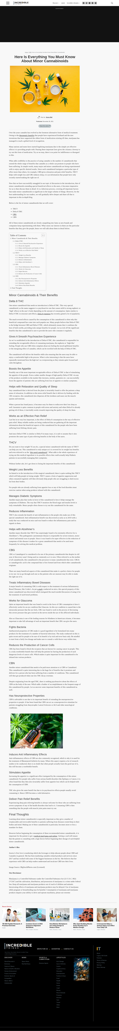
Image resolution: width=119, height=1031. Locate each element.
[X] (86, 3)
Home (26, 52)
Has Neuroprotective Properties (28, 278)
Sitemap (99, 965)
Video (58, 1005)
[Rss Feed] (92, 3)
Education (59, 971)
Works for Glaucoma (25, 269)
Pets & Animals (60, 992)
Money (58, 990)
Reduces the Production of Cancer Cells (30, 273)
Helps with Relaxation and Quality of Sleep (31, 248)
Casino (58, 966)
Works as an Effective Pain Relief (28, 250)
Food (58, 978)
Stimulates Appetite (24, 283)
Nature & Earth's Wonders (12, 968)
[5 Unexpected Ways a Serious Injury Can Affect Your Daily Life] (107, 914)
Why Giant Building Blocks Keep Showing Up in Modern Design (82, 925)
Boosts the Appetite (24, 246)
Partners (99, 958)
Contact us (69, 949)
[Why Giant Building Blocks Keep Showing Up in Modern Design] (83, 914)
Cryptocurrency (60, 968)
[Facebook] (83, 3)
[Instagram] (89, 3)
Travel (58, 1002)
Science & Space (9, 966)
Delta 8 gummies (44, 314)
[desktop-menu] (8, 3)
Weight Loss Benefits (25, 255)
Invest (58, 985)
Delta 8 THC (19, 241)
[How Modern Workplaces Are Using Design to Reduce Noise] (59, 914)
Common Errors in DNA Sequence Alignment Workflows (34, 925)
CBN (16, 276)
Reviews (36, 929)
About (98, 953)
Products (59, 995)
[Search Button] (111, 3)
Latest (63, 3)
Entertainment (60, 973)
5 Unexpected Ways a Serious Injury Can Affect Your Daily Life (105, 925)
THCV (17, 253)
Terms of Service (102, 960)
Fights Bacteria (23, 271)
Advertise (55, 949)
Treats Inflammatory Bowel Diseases (29, 267)
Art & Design (60, 961)
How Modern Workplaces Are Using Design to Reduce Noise (58, 925)
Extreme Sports (43, 963)
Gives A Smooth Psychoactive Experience (31, 243)
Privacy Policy (101, 962)
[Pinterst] (95, 3)
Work (51, 929)
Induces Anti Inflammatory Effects (29, 281)
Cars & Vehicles (61, 964)
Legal (98, 929)
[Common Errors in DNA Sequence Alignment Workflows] (36, 914)
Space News (25, 961)
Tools (60, 929)
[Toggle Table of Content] (42, 235)
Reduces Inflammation (25, 259)
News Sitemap (101, 967)
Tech (27, 929)
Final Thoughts (17, 288)
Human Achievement (10, 971)
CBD (30, 52)
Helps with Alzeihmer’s (25, 262)
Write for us (42, 949)
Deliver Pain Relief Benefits (27, 285)
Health (4, 928)
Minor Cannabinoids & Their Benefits (24, 238)
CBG (16, 264)
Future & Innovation (10, 973)
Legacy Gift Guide (102, 955)
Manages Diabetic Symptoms (27, 257)
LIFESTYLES (61, 957)
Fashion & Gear (61, 976)
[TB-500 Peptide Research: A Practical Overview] (12, 914)
